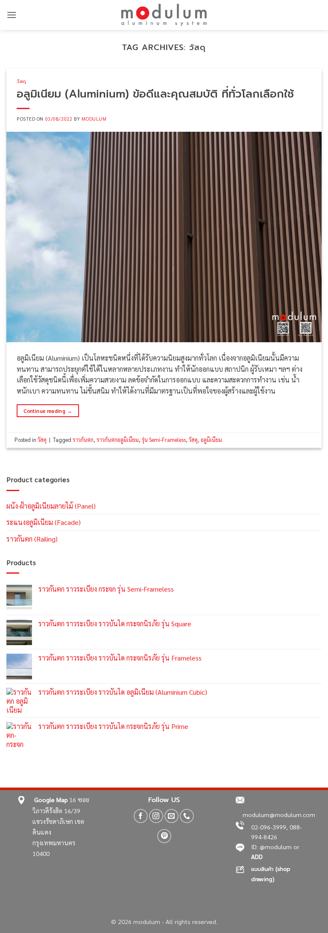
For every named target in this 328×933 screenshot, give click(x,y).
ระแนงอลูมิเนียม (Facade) (43, 522)
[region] (111, 878)
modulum (94, 119)
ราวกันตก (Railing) (32, 538)
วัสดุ (21, 81)
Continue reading (47, 410)
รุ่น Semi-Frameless (164, 439)
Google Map (51, 799)
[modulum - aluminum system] (164, 15)
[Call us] (187, 816)
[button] (11, 14)
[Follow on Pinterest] (164, 836)
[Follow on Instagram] (156, 816)
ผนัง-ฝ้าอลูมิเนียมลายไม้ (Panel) (51, 505)
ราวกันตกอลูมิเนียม (118, 439)
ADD (257, 856)
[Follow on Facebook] (141, 816)
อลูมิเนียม (211, 439)
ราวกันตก (83, 439)
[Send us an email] (171, 816)
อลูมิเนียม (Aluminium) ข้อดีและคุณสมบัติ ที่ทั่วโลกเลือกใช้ (155, 94)
